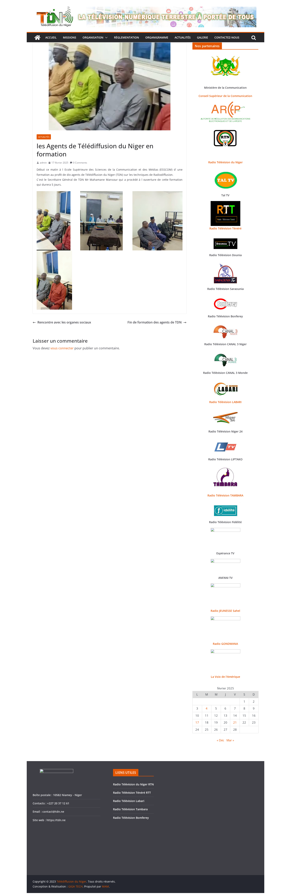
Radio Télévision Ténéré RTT (132, 792)
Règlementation (126, 37)
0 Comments (80, 162)
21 (235, 722)
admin (43, 162)
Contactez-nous (226, 37)
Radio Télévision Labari (128, 801)
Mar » (230, 740)
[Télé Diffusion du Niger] (37, 37)
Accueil (51, 37)
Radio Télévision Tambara (130, 809)
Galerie (202, 37)
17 (197, 722)
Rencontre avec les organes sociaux (64, 322)
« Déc (220, 740)
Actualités (183, 37)
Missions (69, 37)
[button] (105, 37)
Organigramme (156, 37)
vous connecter (62, 348)
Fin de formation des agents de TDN (154, 322)
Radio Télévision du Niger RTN (133, 784)
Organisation (93, 37)
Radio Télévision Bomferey (131, 818)
